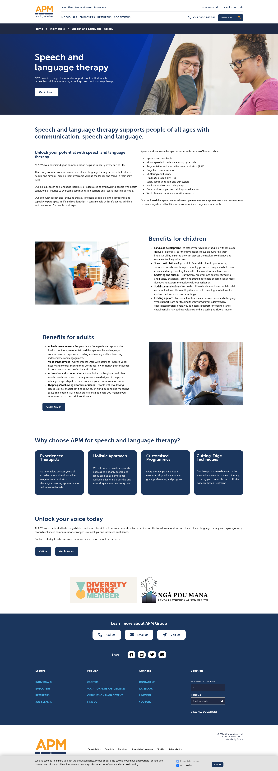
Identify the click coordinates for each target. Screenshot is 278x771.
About (71, 7)
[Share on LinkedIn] (142, 654)
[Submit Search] (222, 700)
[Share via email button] (162, 654)
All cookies (186, 765)
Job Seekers (122, 17)
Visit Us (175, 635)
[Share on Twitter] (152, 654)
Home (63, 7)
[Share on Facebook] (131, 654)
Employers (87, 17)
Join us (78, 7)
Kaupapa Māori (100, 7)
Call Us (111, 635)
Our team (87, 7)
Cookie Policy (130, 764)
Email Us (142, 635)
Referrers (104, 17)
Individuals (69, 17)
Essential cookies (189, 761)
